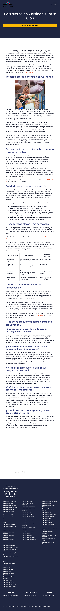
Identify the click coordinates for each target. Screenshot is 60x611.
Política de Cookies (32, 606)
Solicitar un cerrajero (30, 26)
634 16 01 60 (30, 72)
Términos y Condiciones (27, 608)
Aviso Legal (23, 606)
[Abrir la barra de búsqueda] (51, 4)
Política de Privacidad (44, 606)
